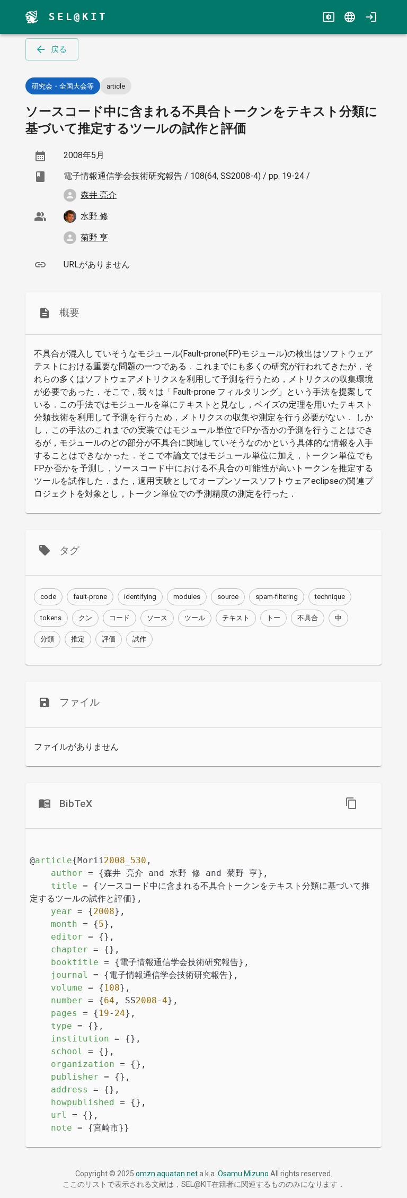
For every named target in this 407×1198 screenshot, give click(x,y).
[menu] (32, 17)
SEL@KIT (78, 17)
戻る (59, 49)
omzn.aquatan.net (167, 1173)
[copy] (351, 803)
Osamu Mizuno (243, 1173)
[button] (48, 596)
